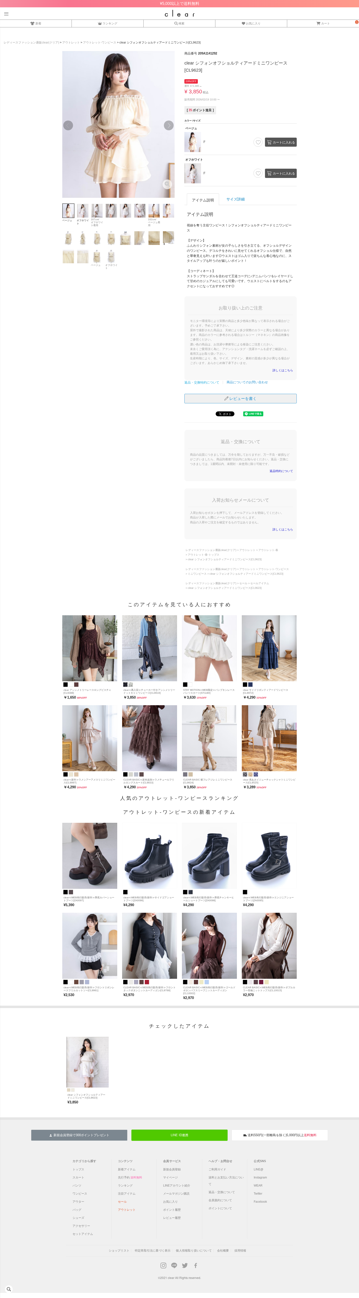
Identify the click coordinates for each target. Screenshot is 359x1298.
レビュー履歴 (172, 1218)
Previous (68, 125)
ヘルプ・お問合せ (220, 1161)
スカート (78, 1177)
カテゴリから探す (84, 1161)
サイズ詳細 (235, 199)
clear (171, 1278)
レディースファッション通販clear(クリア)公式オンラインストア (179, 13)
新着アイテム (127, 1169)
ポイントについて (220, 1208)
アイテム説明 (203, 200)
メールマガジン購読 (176, 1193)
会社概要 (223, 1250)
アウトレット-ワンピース (99, 42)
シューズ (78, 1218)
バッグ (77, 1209)
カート (325, 23)
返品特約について (281, 471)
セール (243, 583)
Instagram (260, 1177)
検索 (181, 23)
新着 (38, 23)
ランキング (110, 23)
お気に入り (253, 23)
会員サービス (172, 1161)
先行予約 (130, 1177)
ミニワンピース (197, 573)
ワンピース (80, 1193)
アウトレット (71, 42)
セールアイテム (259, 583)
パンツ (77, 1185)
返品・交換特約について (201, 382)
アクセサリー (81, 1226)
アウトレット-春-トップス (203, 554)
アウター (78, 1201)
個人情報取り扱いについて (193, 1250)
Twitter (258, 1193)
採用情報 (240, 1250)
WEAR (258, 1185)
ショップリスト (119, 1250)
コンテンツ (125, 1161)
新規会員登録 (172, 1169)
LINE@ (258, 1169)
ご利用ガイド (217, 1169)
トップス (78, 1169)
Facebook (260, 1201)
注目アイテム (127, 1193)
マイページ (170, 1177)
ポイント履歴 (172, 1209)
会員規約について (220, 1200)
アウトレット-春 (268, 550)
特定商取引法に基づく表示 (152, 1250)
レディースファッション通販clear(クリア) (31, 42)
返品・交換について (222, 1192)
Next (169, 125)
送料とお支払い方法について (226, 1181)
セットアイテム (83, 1234)
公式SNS (260, 1161)
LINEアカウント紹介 (176, 1185)
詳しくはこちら (283, 370)
